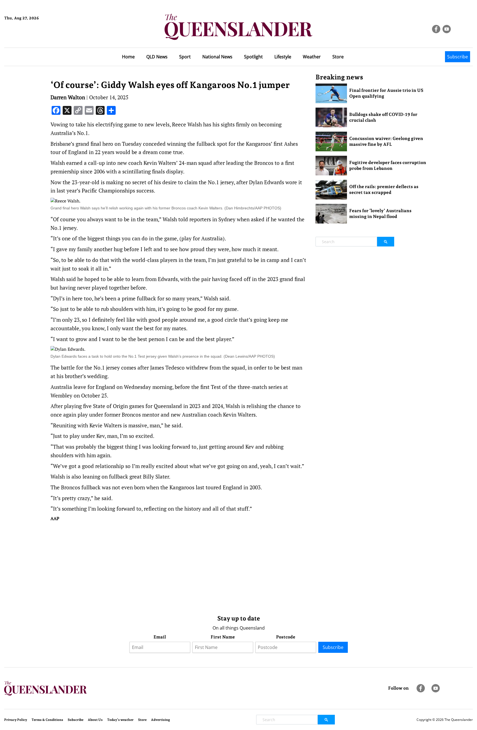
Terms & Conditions (47, 720)
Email (159, 637)
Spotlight (253, 57)
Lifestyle (282, 57)
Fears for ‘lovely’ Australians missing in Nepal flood (380, 213)
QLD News (157, 57)
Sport (185, 57)
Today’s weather (120, 720)
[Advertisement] (179, 567)
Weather (312, 57)
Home (128, 57)
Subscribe (457, 57)
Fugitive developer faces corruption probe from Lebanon (387, 165)
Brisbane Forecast (30, 37)
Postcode (285, 637)
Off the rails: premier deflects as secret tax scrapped (383, 189)
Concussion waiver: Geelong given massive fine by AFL (386, 141)
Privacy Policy (15, 720)
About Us (95, 720)
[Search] (385, 241)
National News (217, 57)
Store (338, 57)
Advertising (160, 720)
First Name (223, 637)
